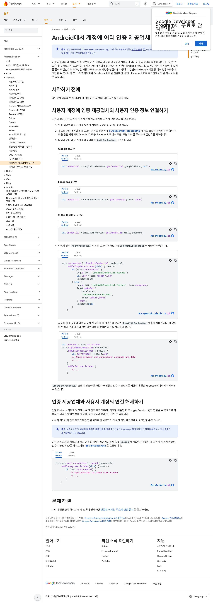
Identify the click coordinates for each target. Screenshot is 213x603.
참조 (75, 20)
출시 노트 (161, 561)
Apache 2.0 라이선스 (171, 518)
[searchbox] (21, 30)
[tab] (64, 157)
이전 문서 (161, 571)
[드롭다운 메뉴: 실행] (54, 3)
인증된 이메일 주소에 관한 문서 (117, 509)
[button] (18, 49)
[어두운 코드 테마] (170, 163)
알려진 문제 (137, 49)
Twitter (105, 556)
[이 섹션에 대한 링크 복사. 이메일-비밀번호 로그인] (86, 215)
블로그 (180, 3)
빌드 (34, 3)
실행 (48, 3)
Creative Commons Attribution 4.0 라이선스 (105, 518)
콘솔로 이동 (193, 3)
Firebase (56, 29)
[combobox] (124, 4)
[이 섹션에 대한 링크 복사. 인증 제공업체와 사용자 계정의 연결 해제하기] (146, 402)
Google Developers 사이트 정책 (96, 521)
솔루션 (64, 3)
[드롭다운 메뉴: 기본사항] (25, 20)
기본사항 (17, 20)
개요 (6, 20)
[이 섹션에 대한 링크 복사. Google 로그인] (78, 149)
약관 (48, 596)
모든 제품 (157, 583)
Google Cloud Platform (135, 583)
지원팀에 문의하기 (165, 546)
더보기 (90, 3)
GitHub (49, 566)
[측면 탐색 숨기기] (37, 597)
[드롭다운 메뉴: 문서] (80, 3)
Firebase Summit (110, 551)
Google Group (164, 556)
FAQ (159, 566)
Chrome (99, 583)
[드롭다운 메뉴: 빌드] (40, 3)
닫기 (187, 43)
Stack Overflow (164, 551)
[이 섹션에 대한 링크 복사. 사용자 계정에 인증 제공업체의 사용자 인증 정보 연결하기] (171, 111)
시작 (201, 43)
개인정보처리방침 (61, 596)
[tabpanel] (118, 168)
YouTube (106, 561)
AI (33, 20)
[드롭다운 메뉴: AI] (37, 20)
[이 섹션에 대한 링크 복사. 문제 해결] (74, 502)
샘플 (85, 20)
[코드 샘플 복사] (175, 163)
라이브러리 (51, 561)
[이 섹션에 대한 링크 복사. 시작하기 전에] (83, 90)
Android (85, 583)
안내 (48, 546)
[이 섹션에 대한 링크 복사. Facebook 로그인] (80, 182)
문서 (75, 3)
